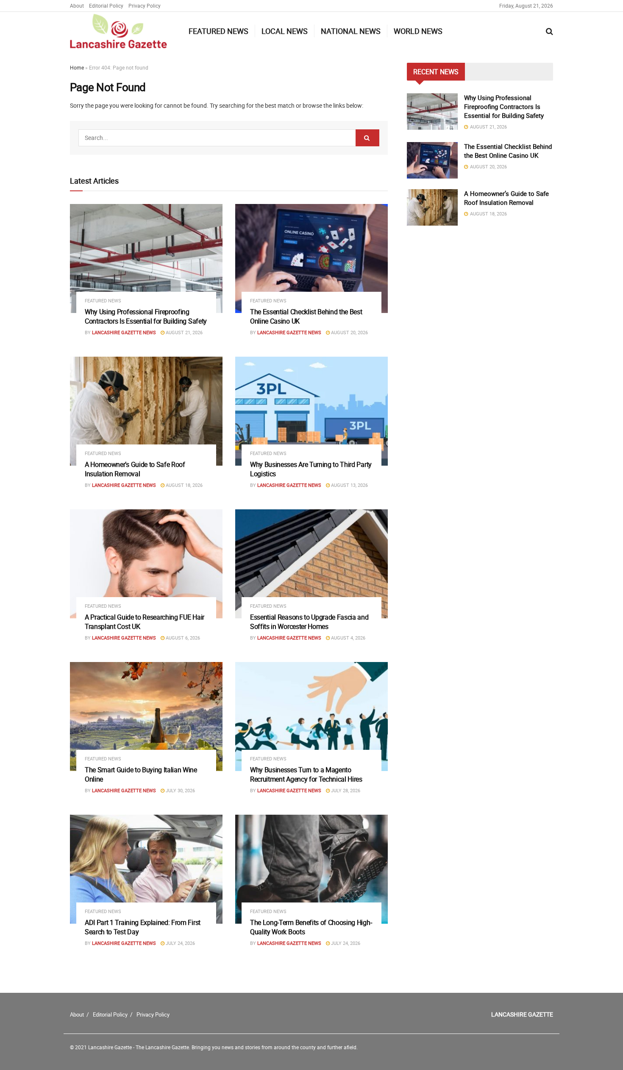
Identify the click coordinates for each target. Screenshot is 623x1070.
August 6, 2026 (182, 637)
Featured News (218, 31)
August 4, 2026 (347, 637)
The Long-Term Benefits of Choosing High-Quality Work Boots (311, 927)
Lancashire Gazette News (124, 332)
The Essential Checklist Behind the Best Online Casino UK (306, 316)
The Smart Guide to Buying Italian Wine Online (141, 774)
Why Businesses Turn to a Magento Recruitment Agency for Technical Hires (306, 774)
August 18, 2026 (183, 485)
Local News (284, 31)
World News (418, 31)
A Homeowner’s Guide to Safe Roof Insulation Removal (135, 469)
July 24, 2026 (179, 943)
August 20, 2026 (349, 332)
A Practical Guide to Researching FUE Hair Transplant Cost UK (144, 621)
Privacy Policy (144, 5)
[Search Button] (367, 137)
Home (77, 67)
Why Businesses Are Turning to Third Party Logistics (311, 469)
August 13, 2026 (349, 485)
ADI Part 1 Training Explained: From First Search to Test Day (142, 927)
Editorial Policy (106, 5)
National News (351, 31)
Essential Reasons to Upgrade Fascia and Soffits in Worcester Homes (309, 621)
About (77, 5)
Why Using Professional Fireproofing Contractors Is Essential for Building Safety (146, 316)
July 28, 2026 (345, 790)
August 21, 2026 (183, 332)
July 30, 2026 (179, 790)
